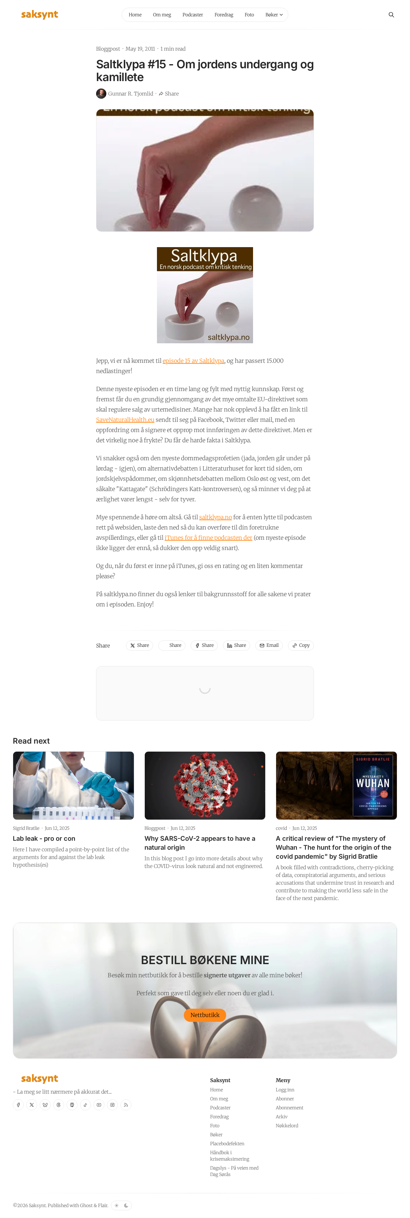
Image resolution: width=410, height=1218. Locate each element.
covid (281, 828)
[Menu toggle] (281, 15)
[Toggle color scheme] (121, 1205)
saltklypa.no (215, 517)
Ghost (86, 1205)
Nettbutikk (205, 1015)
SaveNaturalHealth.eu (125, 419)
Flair (102, 1205)
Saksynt (37, 1205)
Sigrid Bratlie (26, 828)
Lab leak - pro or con (44, 838)
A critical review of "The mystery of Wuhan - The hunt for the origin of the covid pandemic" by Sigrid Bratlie (333, 847)
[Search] (391, 15)
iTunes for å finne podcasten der (208, 537)
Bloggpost (108, 49)
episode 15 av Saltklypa (193, 360)
